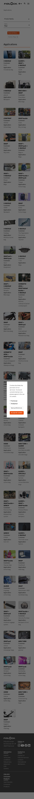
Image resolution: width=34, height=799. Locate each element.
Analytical (14, 403)
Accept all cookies (16, 413)
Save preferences (16, 408)
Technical (14, 401)
